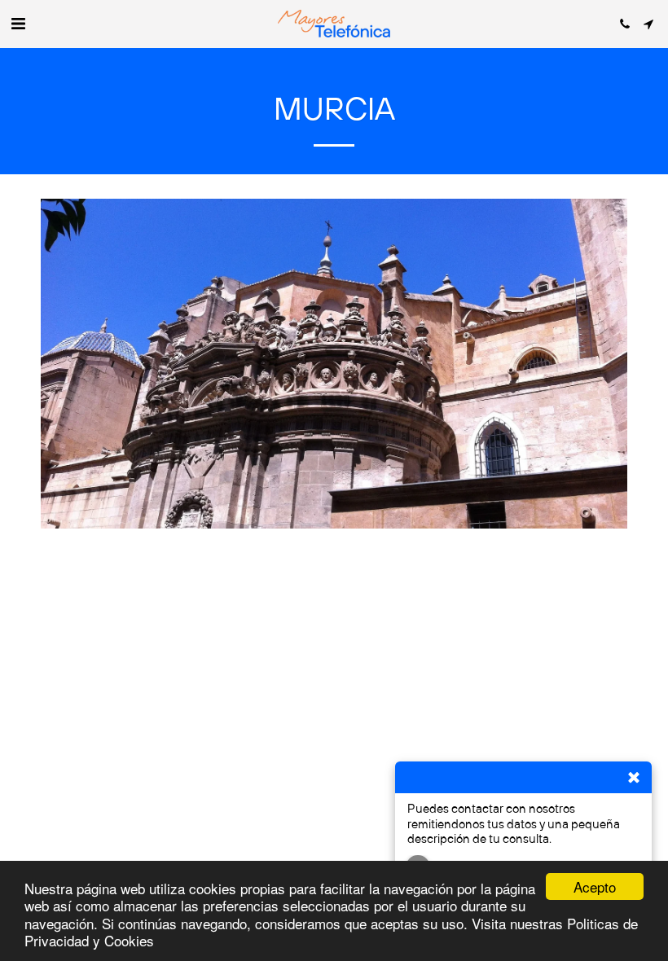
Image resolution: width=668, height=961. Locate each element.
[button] (18, 23)
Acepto (595, 886)
